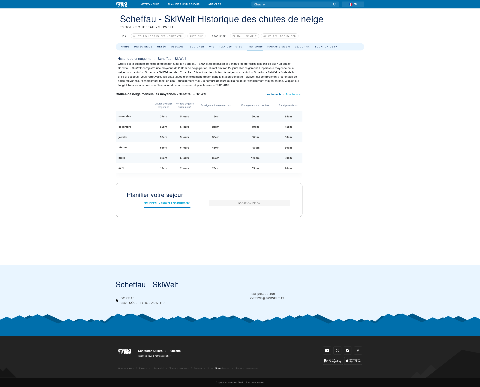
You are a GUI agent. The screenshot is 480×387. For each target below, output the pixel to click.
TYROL (126, 27)
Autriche (196, 36)
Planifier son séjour (184, 4)
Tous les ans (293, 94)
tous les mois (273, 94)
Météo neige (143, 46)
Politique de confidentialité (151, 368)
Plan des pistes (230, 46)
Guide (125, 46)
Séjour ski (303, 46)
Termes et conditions (179, 368)
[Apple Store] (353, 360)
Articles (214, 4)
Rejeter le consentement (247, 368)
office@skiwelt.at (267, 298)
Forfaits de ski (278, 46)
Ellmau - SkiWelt (244, 36)
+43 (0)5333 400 (262, 294)
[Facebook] (358, 350)
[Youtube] (327, 350)
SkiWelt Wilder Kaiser (279, 36)
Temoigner (196, 46)
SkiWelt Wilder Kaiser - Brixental (158, 36)
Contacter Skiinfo (150, 351)
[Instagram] (348, 350)
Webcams (177, 46)
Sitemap (198, 368)
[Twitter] (337, 350)
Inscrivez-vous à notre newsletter (154, 355)
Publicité (175, 351)
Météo (161, 46)
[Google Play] (333, 360)
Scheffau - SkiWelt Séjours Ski (167, 203)
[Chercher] (335, 4)
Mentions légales (126, 368)
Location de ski (326, 46)
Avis (211, 46)
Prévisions (255, 46)
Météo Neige (150, 4)
